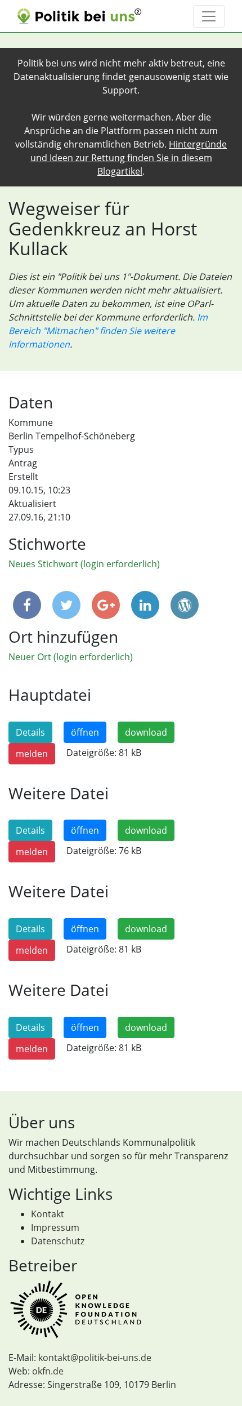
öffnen (85, 732)
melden (32, 754)
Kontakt (47, 1214)
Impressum (55, 1227)
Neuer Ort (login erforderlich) (70, 657)
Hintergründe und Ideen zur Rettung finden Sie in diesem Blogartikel (128, 157)
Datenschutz (57, 1241)
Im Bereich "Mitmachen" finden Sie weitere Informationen (108, 330)
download (146, 732)
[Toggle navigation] (209, 16)
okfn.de (48, 1371)
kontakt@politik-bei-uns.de (94, 1357)
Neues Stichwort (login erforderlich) (84, 564)
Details (30, 732)
